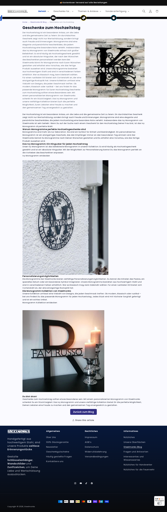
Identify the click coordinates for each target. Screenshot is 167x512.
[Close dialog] (29, 236)
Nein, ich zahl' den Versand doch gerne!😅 (112, 266)
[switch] (159, 503)
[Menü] (163, 497)
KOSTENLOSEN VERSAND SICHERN (112, 260)
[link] (112, 273)
